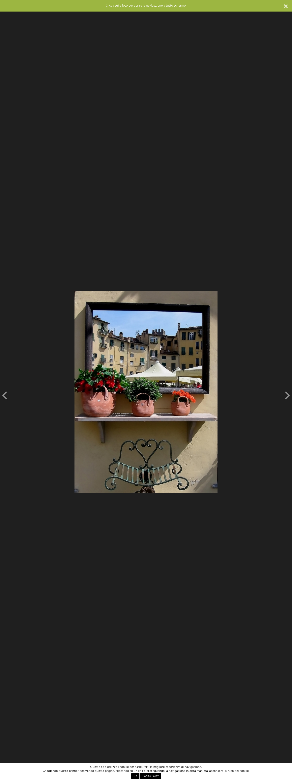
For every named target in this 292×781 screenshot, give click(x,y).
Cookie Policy (150, 776)
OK (135, 776)
